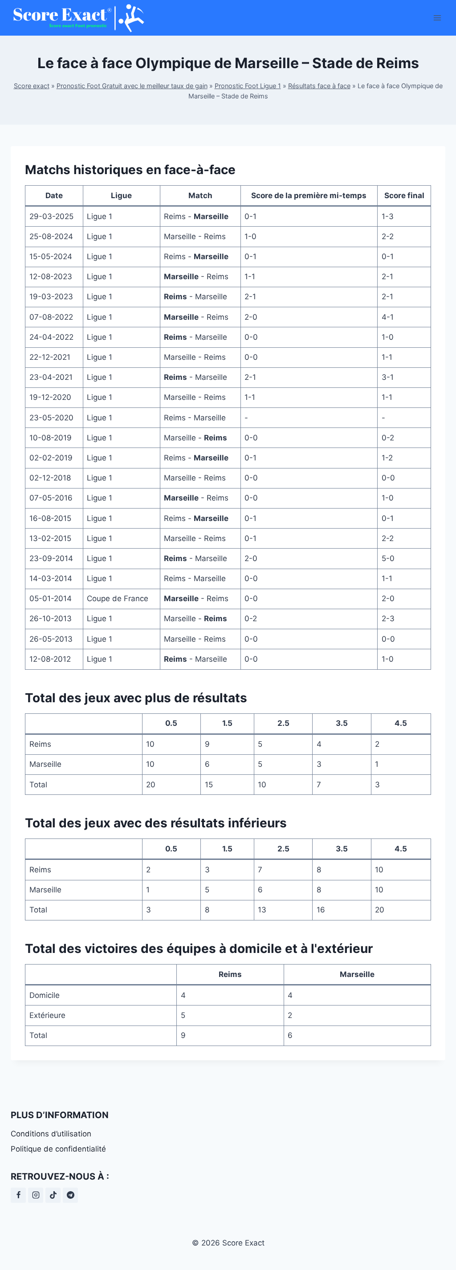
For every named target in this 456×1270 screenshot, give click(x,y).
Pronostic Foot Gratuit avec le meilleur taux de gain (132, 86)
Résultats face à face (319, 86)
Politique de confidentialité (58, 1148)
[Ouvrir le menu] (437, 17)
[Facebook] (18, 1195)
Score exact (31, 86)
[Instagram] (35, 1195)
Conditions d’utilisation (51, 1133)
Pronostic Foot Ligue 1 (248, 86)
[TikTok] (53, 1195)
